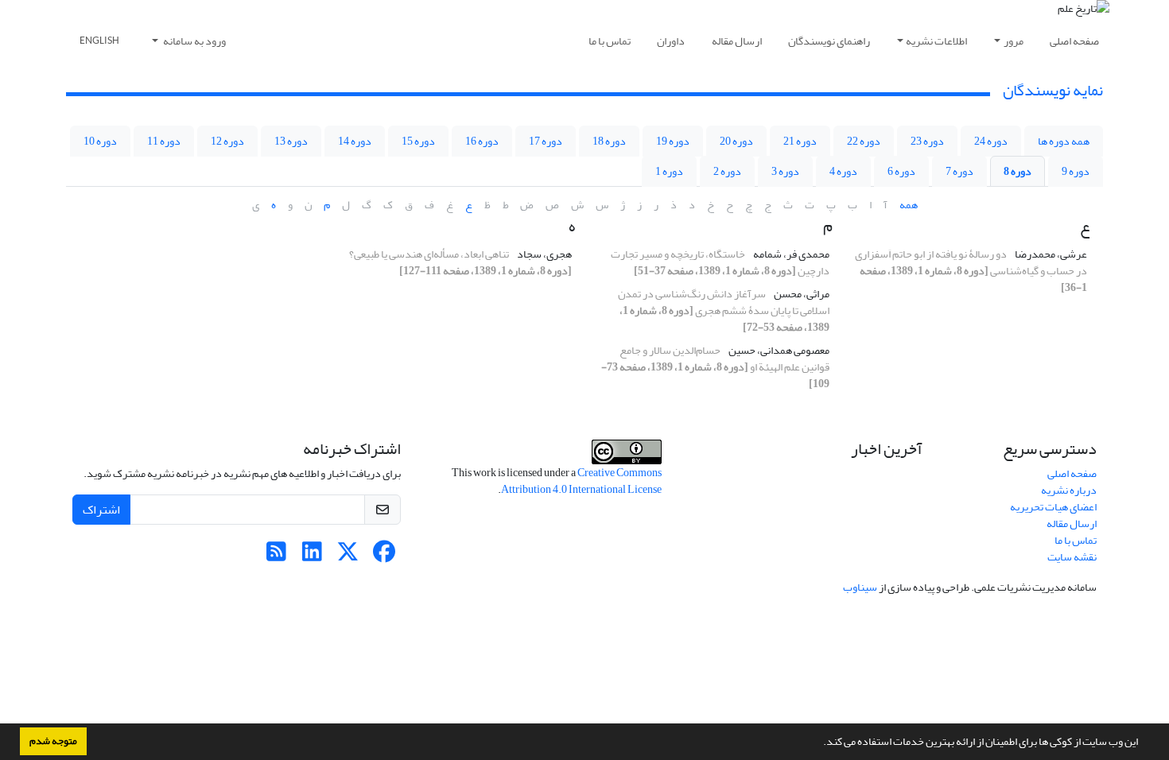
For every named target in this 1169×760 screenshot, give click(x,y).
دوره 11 (164, 141)
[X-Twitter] (348, 556)
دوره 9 (1075, 171)
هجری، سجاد (543, 254)
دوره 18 (609, 141)
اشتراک (101, 510)
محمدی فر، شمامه (790, 254)
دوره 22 (863, 141)
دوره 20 (736, 141)
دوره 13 (291, 141)
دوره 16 (482, 141)
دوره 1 (669, 171)
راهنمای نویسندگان (829, 41)
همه (908, 204)
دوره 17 (545, 141)
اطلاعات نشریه (936, 41)
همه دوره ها (1063, 141)
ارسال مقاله (737, 41)
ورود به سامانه (193, 41)
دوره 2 (727, 171)
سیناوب (860, 587)
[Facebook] (384, 556)
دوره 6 (901, 171)
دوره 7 (959, 171)
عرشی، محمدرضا (1050, 254)
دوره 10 (100, 141)
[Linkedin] (312, 556)
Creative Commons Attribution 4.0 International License (581, 481)
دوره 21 (800, 141)
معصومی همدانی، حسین (778, 350)
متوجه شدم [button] (53, 740)
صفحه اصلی (1074, 41)
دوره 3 (785, 171)
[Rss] (276, 556)
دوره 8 (1017, 171)
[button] (819, 743)
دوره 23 (927, 141)
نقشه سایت (1072, 557)
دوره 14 (354, 141)
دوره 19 (672, 141)
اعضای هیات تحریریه (1053, 507)
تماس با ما (609, 41)
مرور (1013, 41)
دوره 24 (991, 141)
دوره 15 (418, 141)
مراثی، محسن (800, 293)
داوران (671, 41)
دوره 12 (227, 141)
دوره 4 (843, 171)
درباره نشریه (1069, 490)
